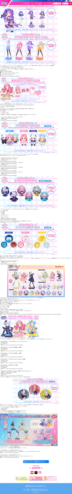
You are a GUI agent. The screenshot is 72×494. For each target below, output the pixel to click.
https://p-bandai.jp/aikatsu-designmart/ (7, 73)
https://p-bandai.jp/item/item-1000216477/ (9, 264)
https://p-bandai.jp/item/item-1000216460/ (8, 161)
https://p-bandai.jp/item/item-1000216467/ (8, 166)
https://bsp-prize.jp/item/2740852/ (12, 452)
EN (70, 1)
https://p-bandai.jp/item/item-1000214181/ (14, 368)
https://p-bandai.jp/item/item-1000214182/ (14, 350)
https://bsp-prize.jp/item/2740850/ (12, 457)
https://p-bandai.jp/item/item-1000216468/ (8, 170)
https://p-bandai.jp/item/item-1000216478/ (9, 120)
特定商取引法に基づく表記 (31, 486)
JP (68, 1)
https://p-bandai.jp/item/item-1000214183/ (14, 356)
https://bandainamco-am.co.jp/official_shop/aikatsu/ (10, 76)
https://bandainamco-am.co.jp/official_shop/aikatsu (16, 410)
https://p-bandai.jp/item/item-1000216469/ (8, 175)
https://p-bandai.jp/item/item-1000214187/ (14, 375)
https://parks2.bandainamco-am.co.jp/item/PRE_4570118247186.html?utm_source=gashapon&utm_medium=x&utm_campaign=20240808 (34, 314)
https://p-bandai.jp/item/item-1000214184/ (14, 362)
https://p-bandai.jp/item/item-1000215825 (8, 219)
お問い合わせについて (41, 486)
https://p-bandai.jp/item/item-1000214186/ (14, 344)
